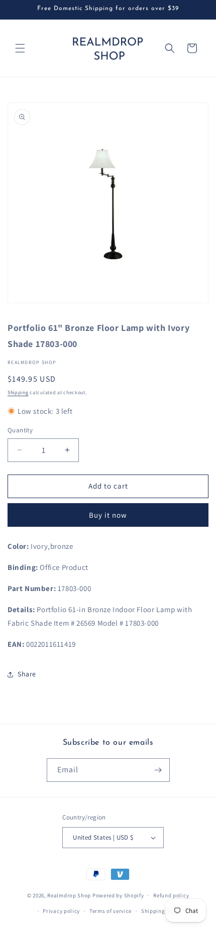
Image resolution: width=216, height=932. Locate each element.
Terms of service (110, 910)
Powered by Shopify (118, 895)
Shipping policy (162, 910)
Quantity (20, 430)
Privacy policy (61, 910)
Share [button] (27, 673)
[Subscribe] (158, 770)
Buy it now (108, 515)
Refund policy (171, 895)
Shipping (18, 392)
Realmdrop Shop (69, 895)
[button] (20, 48)
